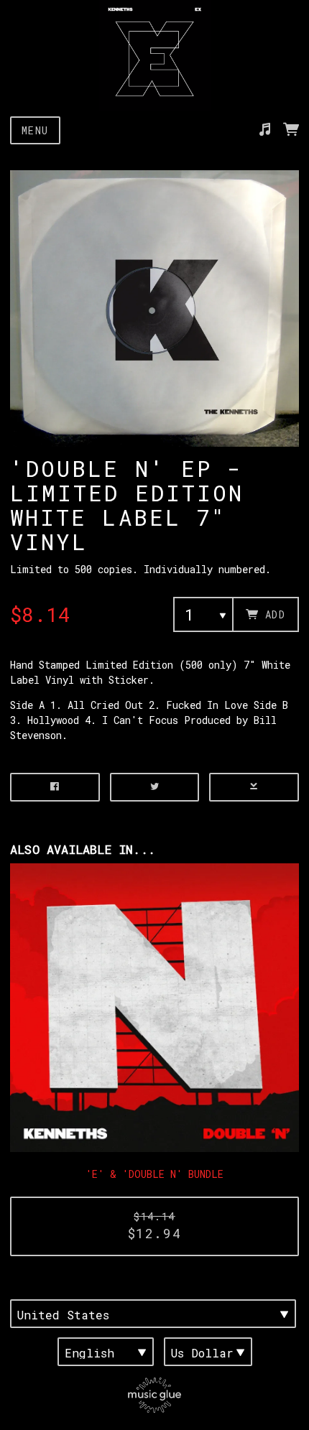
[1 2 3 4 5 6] (203, 614)
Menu (35, 130)
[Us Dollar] (208, 1351)
